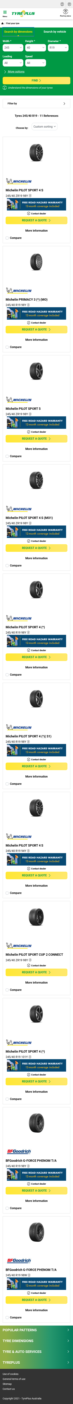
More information (36, 230)
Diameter (54, 41)
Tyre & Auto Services (22, 1351)
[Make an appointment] (69, 4)
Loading (7, 56)
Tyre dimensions (18, 1341)
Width (7, 41)
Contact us (9, 1388)
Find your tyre (12, 23)
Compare (16, 238)
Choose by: (22, 128)
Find (35, 80)
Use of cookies (10, 1374)
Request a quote (34, 220)
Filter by (12, 103)
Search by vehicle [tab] (55, 31)
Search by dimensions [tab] (18, 31)
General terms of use (14, 1379)
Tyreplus (11, 1362)
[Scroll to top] (64, 1396)
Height (30, 41)
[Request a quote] (62, 4)
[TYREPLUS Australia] (34, 13)
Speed (28, 56)
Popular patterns (20, 1330)
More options (15, 71)
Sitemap (7, 1384)
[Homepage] (2, 23)
